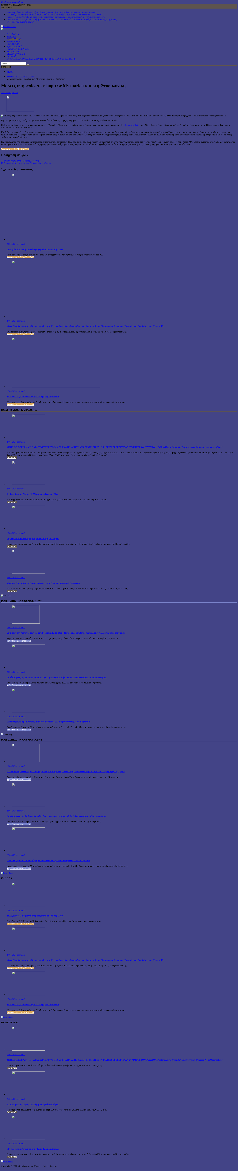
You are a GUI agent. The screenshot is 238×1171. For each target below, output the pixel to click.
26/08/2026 (12, 489)
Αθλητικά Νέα (13, 51)
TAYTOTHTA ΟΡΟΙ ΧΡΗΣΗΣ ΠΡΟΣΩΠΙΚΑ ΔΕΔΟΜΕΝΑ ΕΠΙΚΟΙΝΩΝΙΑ (41, 59)
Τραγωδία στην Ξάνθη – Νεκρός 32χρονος (20, 161)
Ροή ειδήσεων (13, 34)
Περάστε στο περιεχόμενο (12, 2)
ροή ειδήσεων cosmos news (19, 641)
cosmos (15, 92)
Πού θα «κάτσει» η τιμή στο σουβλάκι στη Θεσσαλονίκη (26, 163)
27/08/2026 (12, 321)
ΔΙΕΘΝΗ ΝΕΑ (13, 41)
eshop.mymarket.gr (132, 125)
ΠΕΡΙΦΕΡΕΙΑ (13, 44)
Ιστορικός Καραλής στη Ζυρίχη (20, 22)
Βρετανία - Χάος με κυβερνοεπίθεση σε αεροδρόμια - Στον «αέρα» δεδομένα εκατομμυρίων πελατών (51, 12)
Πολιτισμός (12, 56)
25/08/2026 (12, 577)
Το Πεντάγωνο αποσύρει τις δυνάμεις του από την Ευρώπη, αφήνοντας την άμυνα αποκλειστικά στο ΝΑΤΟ (54, 14)
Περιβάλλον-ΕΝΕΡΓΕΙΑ (18, 49)
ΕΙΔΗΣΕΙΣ (11, 36)
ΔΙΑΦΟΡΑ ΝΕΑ (14, 39)
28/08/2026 (12, 244)
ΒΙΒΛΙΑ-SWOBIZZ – (17, 54)
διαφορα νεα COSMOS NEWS (15, 149)
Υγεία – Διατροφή (14, 46)
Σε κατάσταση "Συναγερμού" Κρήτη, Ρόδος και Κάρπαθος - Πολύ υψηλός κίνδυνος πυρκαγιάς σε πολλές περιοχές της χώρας (62, 19)
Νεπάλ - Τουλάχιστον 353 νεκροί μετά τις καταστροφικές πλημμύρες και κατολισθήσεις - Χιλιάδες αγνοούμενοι (56, 17)
